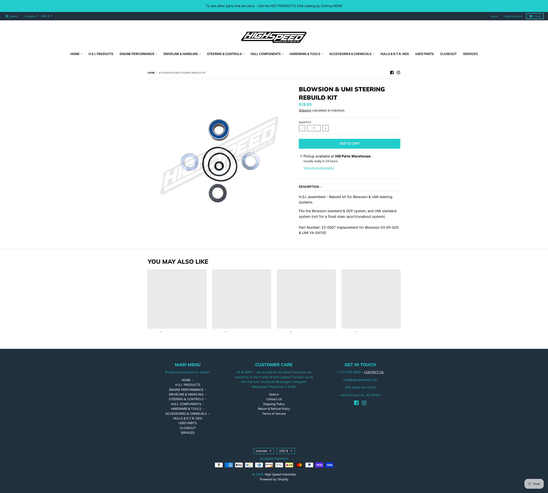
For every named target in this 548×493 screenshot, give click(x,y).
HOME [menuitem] (75, 54)
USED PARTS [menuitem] (424, 54)
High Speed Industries (280, 474)
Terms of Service (274, 413)
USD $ (45, 16)
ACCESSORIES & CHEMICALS (186, 413)
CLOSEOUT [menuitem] (448, 54)
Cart (537, 16)
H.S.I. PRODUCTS (187, 384)
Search (274, 394)
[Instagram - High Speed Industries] (398, 72)
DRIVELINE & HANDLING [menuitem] (181, 54)
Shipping (305, 110)
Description (309, 186)
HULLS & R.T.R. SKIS (187, 418)
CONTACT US (374, 372)
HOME (186, 380)
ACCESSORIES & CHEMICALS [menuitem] (350, 54)
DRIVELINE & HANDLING (186, 394)
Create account (512, 16)
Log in (494, 16)
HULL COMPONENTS (186, 404)
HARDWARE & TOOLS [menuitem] (305, 54)
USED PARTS (188, 423)
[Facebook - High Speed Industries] (392, 72)
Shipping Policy (274, 404)
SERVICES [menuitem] (470, 54)
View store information (319, 168)
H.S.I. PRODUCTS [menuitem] (101, 54)
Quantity (305, 122)
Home (151, 72)
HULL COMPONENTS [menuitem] (266, 54)
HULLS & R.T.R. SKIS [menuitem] (394, 54)
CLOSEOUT (188, 428)
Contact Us (274, 399)
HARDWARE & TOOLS (186, 408)
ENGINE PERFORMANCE (186, 389)
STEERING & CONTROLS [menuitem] (224, 54)
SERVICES (188, 432)
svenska (30, 16)
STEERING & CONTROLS (186, 399)
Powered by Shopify (274, 479)
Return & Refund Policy (274, 408)
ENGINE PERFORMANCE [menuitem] (137, 54)
